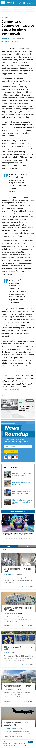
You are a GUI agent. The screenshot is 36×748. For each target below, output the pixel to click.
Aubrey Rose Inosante (11, 613)
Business (5, 17)
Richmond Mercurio (10, 574)
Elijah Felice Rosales (10, 728)
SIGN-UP (11, 451)
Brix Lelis (7, 652)
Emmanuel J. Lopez (8, 39)
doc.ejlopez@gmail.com (10, 389)
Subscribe (30, 3)
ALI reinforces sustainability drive (18, 686)
